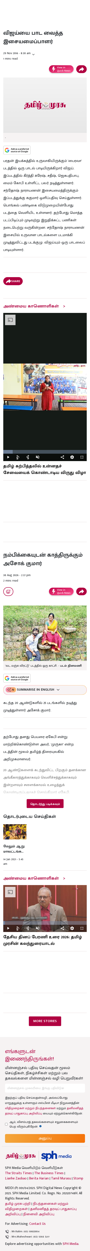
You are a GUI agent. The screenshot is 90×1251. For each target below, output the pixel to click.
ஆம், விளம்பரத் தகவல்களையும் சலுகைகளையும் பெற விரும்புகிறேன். (43, 1124)
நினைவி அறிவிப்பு (38, 1214)
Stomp (78, 1178)
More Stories (45, 1021)
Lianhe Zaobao (16, 1178)
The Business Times (49, 1173)
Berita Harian (39, 1178)
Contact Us (37, 1224)
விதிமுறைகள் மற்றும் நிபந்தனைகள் (30, 1108)
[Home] (56, 1156)
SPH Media (70, 1244)
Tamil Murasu (61, 1178)
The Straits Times (18, 1173)
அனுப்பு (45, 1138)
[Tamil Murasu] (20, 1156)
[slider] (45, 452)
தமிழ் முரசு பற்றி (18, 1204)
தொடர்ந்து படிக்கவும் (45, 804)
